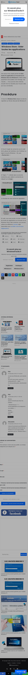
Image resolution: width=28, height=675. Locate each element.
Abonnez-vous (19, 19)
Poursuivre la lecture (14, 23)
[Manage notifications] (24, 672)
